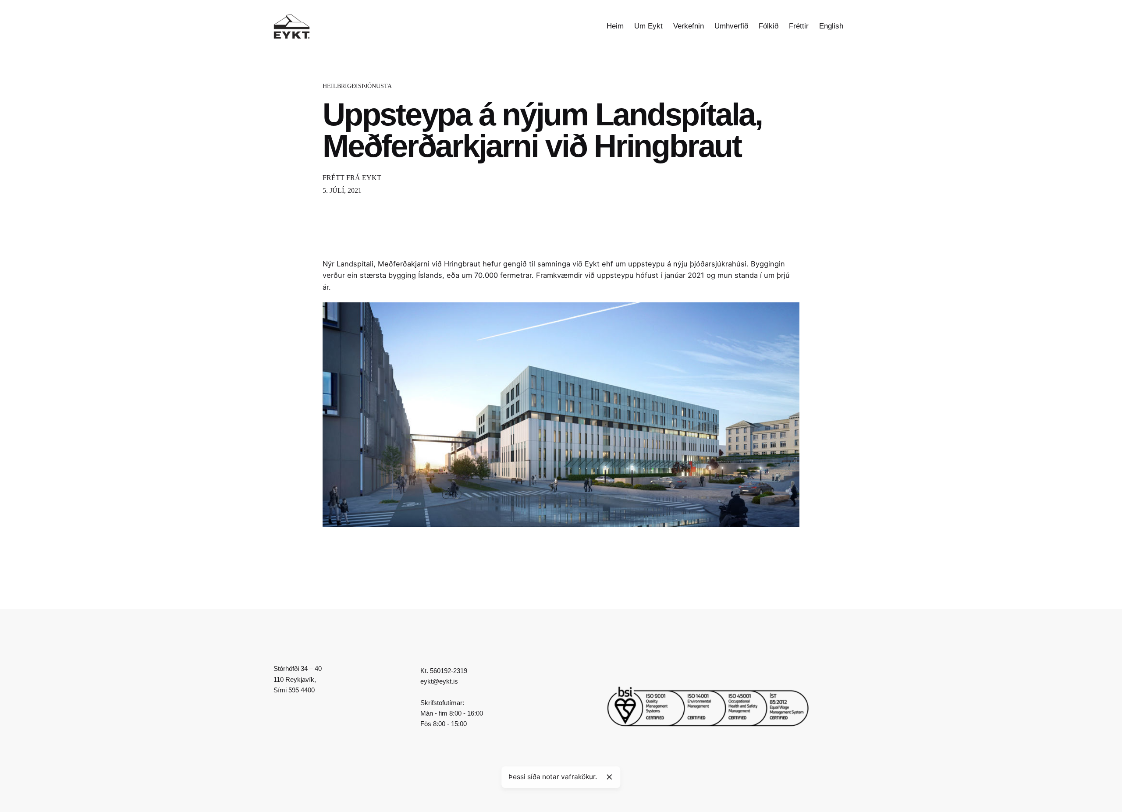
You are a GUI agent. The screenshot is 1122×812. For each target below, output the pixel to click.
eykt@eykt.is (439, 681)
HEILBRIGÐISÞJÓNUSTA (357, 86)
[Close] (609, 777)
